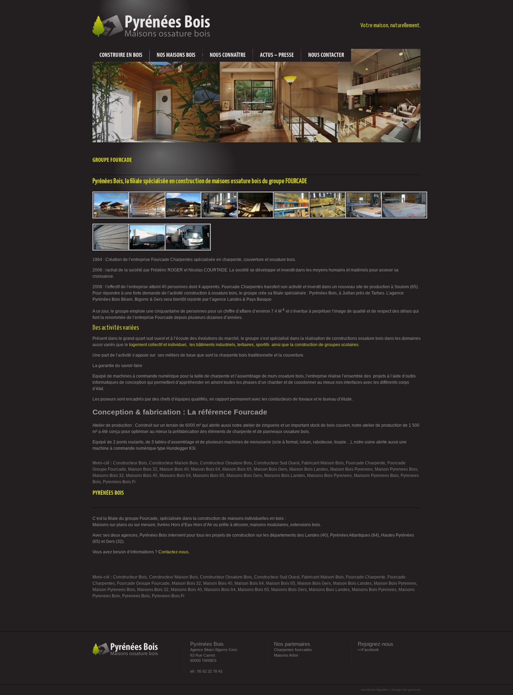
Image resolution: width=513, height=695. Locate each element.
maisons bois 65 (208, 475)
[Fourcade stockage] (115, 217)
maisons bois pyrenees (329, 475)
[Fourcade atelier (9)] (188, 249)
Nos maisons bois (176, 55)
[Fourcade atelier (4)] (332, 217)
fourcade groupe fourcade (143, 583)
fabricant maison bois (323, 463)
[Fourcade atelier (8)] (151, 249)
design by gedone (406, 690)
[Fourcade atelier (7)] (115, 249)
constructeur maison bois (173, 463)
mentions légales (375, 690)
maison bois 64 (205, 469)
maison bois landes (308, 469)
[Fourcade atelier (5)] (368, 217)
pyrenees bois (136, 595)
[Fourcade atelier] (224, 217)
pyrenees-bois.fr (119, 481)
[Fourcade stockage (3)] (151, 217)
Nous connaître (228, 55)
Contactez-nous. (173, 552)
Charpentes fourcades (293, 650)
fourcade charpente (365, 463)
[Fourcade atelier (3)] (296, 217)
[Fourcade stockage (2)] (188, 217)
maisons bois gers (244, 475)
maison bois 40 (174, 469)
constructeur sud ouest (276, 463)
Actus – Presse (277, 55)
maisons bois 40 (141, 475)
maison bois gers (270, 469)
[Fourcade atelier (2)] (260, 217)
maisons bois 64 (175, 475)
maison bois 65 (237, 469)
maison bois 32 (142, 469)
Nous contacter (326, 55)
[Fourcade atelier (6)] (404, 217)
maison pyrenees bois (396, 469)
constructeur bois (130, 463)
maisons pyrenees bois (376, 475)
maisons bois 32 (108, 475)
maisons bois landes (284, 475)
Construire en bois (120, 55)
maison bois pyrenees (351, 469)
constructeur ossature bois (226, 463)
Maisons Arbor (286, 655)
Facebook (370, 650)
